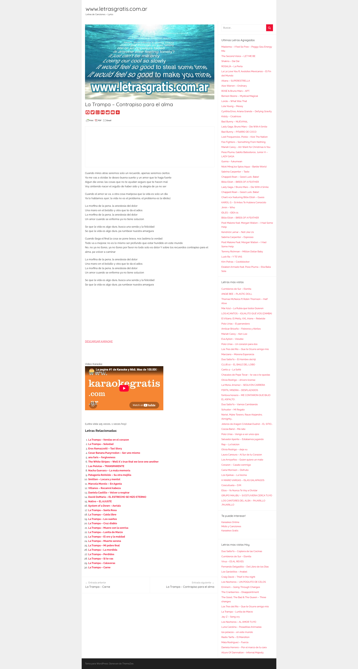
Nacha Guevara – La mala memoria (109, 470)
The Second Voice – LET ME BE (238, 56)
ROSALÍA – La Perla (231, 66)
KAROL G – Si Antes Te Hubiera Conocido (243, 202)
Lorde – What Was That (234, 101)
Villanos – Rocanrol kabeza (104, 488)
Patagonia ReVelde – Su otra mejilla (109, 474)
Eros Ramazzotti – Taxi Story (105, 448)
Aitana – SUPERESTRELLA (235, 80)
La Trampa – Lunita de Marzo (105, 532)
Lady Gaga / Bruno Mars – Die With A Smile (245, 187)
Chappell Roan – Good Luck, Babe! (240, 176)
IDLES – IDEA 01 (229, 212)
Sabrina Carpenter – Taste (235, 171)
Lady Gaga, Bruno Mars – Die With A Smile (244, 126)
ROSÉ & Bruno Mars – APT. (235, 91)
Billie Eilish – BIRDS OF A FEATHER (240, 181)
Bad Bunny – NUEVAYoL (234, 121)
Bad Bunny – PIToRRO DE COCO (238, 131)
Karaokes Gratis (229, 530)
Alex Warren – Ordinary (234, 85)
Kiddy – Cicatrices (231, 116)
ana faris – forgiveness (101, 457)
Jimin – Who (228, 207)
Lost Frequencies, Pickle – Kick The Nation (244, 136)
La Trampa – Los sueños (102, 519)
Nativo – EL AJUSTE (100, 501)
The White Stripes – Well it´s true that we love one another (123, 461)
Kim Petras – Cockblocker (235, 261)
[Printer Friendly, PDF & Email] (98, 120)
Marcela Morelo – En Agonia (105, 483)
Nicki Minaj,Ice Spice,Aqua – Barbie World (244, 166)
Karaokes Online (230, 522)
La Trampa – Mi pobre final (104, 545)
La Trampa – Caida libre (102, 514)
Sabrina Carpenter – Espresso (237, 237)
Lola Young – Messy (232, 106)
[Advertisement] (150, 146)
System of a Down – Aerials (104, 505)
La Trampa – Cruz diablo (102, 523)
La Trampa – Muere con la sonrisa (108, 527)
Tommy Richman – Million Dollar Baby (242, 251)
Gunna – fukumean (231, 161)
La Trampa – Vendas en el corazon (108, 439)
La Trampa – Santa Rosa (102, 510)
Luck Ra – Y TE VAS (231, 256)
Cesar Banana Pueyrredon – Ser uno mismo (114, 452)
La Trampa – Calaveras (101, 563)
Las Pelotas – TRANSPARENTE (106, 466)
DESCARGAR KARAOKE (99, 341)
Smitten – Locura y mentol (104, 479)
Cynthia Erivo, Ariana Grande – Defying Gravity (246, 111)
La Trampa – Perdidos (101, 554)
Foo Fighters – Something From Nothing (243, 142)
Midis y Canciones (231, 526)
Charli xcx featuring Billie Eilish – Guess (242, 197)
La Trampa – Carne (99, 567)
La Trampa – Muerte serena (104, 540)
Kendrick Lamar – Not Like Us (237, 232)
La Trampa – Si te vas (100, 558)
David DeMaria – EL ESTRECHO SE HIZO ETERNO (117, 496)
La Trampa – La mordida (102, 549)
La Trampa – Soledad (101, 444)
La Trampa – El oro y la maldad (106, 536)
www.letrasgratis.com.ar (116, 8)
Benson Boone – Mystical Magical (239, 96)
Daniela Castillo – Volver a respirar (108, 492)
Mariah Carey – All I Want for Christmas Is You (245, 147)
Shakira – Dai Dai (230, 61)
